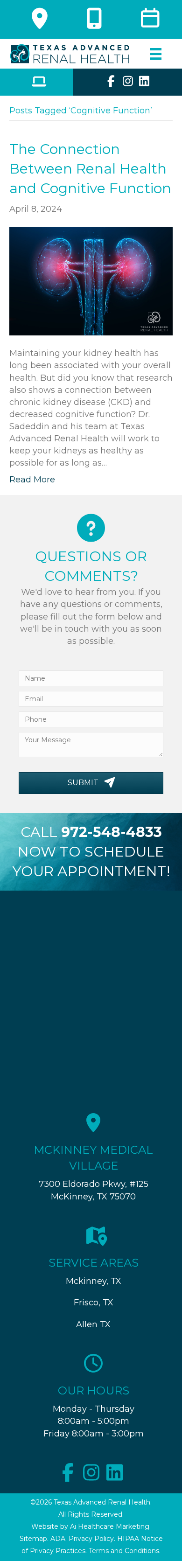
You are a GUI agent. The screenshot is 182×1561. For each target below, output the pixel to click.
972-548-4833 (111, 832)
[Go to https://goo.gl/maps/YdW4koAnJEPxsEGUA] (36, 21)
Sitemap (33, 1538)
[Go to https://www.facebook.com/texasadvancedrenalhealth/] (111, 83)
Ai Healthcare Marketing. (110, 1526)
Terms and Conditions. (125, 1551)
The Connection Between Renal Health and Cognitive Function (90, 168)
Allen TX (93, 1324)
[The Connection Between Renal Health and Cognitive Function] (91, 280)
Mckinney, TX (93, 1281)
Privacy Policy (91, 1538)
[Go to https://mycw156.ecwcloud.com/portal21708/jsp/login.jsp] (36, 83)
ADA (57, 1538)
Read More (32, 479)
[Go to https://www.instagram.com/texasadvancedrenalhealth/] (127, 83)
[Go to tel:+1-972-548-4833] (91, 21)
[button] (91, 783)
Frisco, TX (93, 1302)
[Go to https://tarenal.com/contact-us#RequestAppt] (145, 21)
